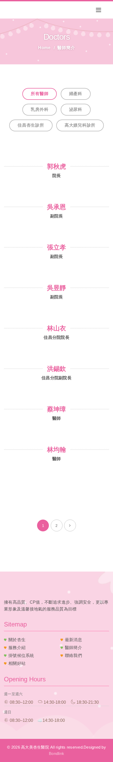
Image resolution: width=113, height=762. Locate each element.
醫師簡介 (73, 647)
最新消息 (73, 639)
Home (44, 47)
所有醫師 (39, 93)
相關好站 (16, 663)
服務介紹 (16, 647)
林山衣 (56, 328)
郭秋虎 (56, 166)
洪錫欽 (56, 368)
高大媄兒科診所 (80, 125)
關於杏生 (16, 639)
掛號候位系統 (21, 655)
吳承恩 (56, 206)
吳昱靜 (56, 287)
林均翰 (56, 449)
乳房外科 (39, 109)
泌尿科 (75, 109)
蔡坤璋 (56, 409)
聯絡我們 (73, 655)
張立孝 (56, 247)
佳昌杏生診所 (31, 125)
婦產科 (75, 93)
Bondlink (56, 753)
